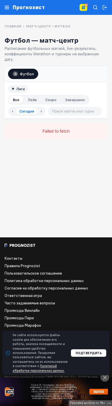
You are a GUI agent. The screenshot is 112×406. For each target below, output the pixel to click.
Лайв (32, 100)
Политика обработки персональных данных (44, 280)
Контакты (13, 258)
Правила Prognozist (22, 265)
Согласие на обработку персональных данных (46, 288)
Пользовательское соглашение (33, 273)
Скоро (51, 100)
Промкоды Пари (19, 317)
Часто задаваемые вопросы (30, 303)
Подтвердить (89, 353)
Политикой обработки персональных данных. (39, 368)
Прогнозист (29, 7)
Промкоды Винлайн (22, 310)
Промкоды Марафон (23, 325)
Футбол (27, 74)
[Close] (105, 377)
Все (16, 100)
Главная (13, 26)
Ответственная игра (23, 295)
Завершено (75, 100)
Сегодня (27, 111)
